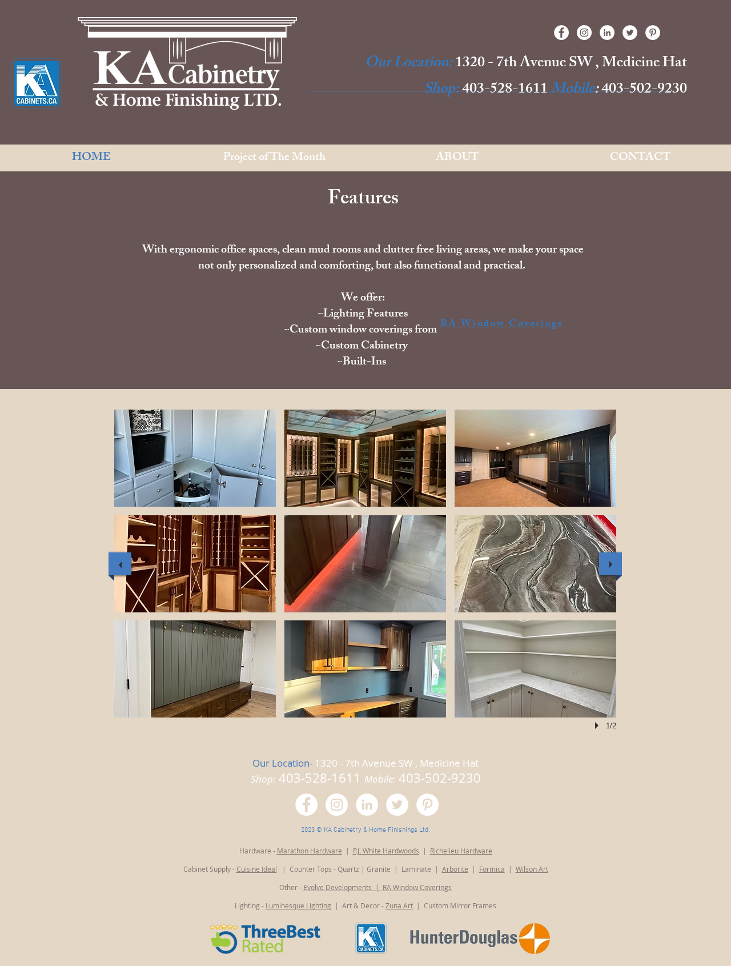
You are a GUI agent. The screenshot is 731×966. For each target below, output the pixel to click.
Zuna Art (399, 905)
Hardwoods (401, 850)
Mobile (573, 90)
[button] (195, 458)
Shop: (441, 90)
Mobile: (379, 778)
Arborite (455, 868)
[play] (598, 725)
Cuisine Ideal (256, 868)
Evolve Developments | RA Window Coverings (377, 887)
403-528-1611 (505, 90)
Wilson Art (532, 868)
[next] (610, 563)
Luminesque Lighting (298, 905)
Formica (492, 868)
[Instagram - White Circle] (584, 32)
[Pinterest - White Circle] (652, 32)
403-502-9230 (643, 90)
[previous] (120, 563)
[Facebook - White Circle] (561, 32)
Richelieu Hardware (461, 850)
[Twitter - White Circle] (629, 32)
